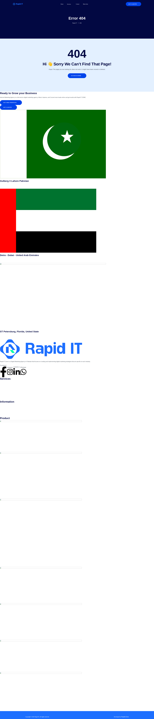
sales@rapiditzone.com (6, 186)
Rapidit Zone (125, 716)
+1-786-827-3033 (5, 334)
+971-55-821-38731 (5, 258)
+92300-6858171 (5, 184)
